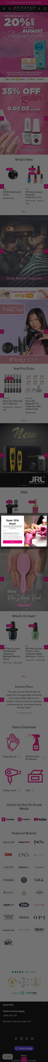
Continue (12, 541)
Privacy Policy (17, 537)
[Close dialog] (45, 517)
